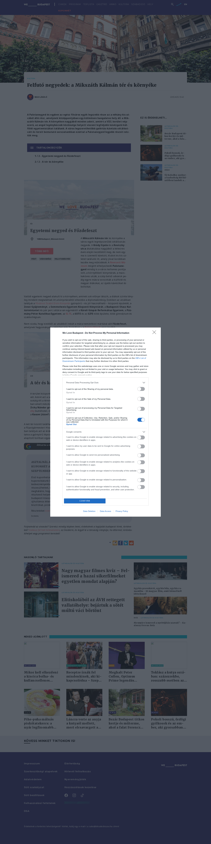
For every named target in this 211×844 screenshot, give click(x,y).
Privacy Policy (122, 511)
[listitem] (105, 382)
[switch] (141, 389)
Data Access (105, 511)
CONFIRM (85, 501)
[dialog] (105, 422)
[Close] (155, 333)
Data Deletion (89, 511)
